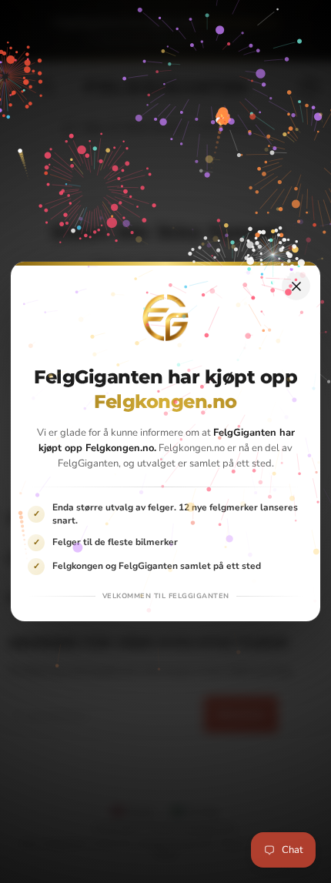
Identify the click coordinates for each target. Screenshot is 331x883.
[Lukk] (296, 286)
